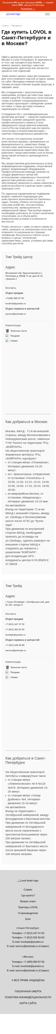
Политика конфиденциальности (28, 997)
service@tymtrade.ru (15, 314)
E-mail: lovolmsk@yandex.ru (28, 966)
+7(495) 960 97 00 (14, 298)
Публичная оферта (28, 991)
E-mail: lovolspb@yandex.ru (28, 942)
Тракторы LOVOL (28, 907)
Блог (28, 919)
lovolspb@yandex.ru (15, 634)
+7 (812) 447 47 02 (14, 624)
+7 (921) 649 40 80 (14, 645)
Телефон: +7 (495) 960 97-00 (28, 962)
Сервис (28, 889)
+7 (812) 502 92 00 (14, 629)
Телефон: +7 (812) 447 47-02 (28, 933)
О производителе (28, 913)
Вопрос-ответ (28, 901)
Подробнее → (28, 8)
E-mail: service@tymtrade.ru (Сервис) (28, 946)
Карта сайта (28, 1003)
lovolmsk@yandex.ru (15, 303)
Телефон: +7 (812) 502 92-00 (28, 937)
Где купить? (28, 895)
